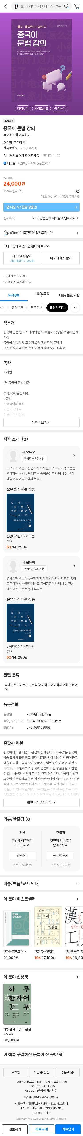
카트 (77, 6)
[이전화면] (5, 6)
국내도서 (10, 685)
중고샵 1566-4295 (43, 1086)
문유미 (18, 142)
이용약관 (20, 1103)
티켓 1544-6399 (56, 1082)
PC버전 (25, 1108)
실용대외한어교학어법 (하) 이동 (20, 521)
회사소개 (37, 1108)
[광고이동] (66, 6)
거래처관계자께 (53, 1108)
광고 (48, 1113)
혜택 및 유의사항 (22, 865)
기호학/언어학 (38, 685)
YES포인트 (10, 191)
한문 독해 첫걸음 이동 (48, 935)
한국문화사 (10, 148)
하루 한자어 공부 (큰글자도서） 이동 (17, 1013)
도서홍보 (37, 1113)
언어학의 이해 (60, 685)
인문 (22, 685)
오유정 (7, 142)
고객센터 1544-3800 (29, 1082)
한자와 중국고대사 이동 (17, 937)
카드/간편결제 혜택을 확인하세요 (54, 218)
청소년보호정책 (59, 1103)
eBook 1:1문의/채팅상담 (39, 1090)
